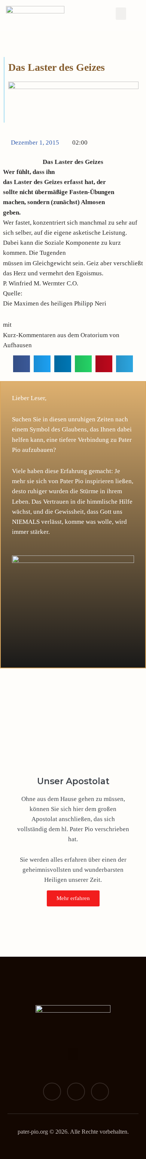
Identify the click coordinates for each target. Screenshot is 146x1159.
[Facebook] (52, 1092)
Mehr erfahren (73, 898)
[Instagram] (76, 1092)
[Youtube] (100, 1092)
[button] (121, 13)
